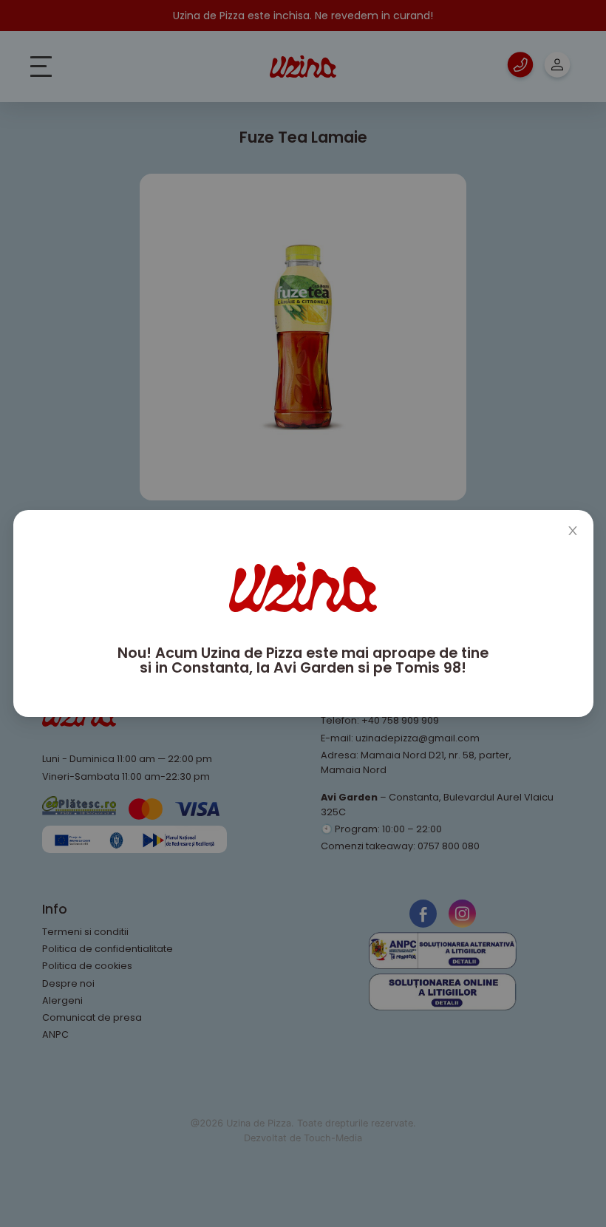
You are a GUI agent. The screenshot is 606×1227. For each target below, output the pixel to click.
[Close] (572, 530)
